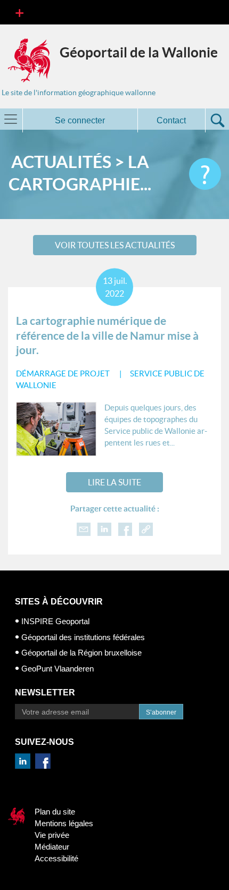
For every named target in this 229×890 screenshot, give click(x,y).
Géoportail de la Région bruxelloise (81, 652)
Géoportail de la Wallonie (139, 52)
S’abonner (161, 712)
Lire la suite (114, 482)
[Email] (84, 528)
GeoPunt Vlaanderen (57, 668)
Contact (171, 120)
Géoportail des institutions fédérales (83, 637)
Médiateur (52, 846)
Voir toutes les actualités (115, 245)
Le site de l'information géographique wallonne (79, 92)
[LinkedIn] (104, 528)
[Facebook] (125, 528)
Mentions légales (64, 823)
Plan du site (55, 811)
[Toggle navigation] (19, 12)
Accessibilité (56, 858)
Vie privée (52, 834)
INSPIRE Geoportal (55, 621)
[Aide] (205, 174)
